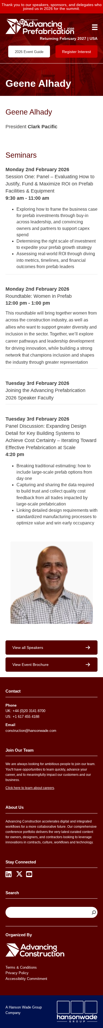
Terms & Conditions (21, 967)
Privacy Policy (17, 973)
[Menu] (93, 27)
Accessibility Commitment (26, 979)
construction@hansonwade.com (30, 731)
